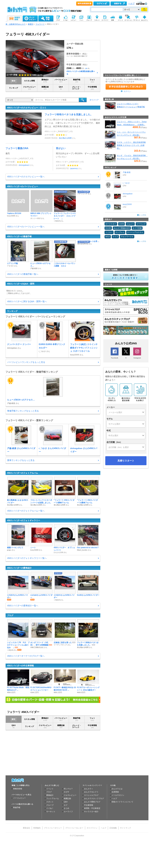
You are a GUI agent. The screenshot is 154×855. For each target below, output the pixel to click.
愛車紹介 (45, 81)
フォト (92, 81)
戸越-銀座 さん (35, 268)
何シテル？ (68, 789)
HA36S (108, 228)
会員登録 (115, 792)
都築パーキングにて (15, 548)
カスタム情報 (29, 81)
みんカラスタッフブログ (94, 798)
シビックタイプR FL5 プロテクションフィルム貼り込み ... (18, 645)
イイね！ (50, 808)
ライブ (115, 237)
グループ (50, 805)
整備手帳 (76, 81)
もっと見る (142, 215)
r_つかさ (126, 183)
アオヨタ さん (12, 266)
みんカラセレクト (91, 792)
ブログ (10, 615)
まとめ (66, 808)
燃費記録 (45, 88)
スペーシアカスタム (135, 232)
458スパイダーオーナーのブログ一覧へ (26, 656)
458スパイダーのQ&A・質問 (20, 283)
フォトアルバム (52, 798)
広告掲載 (113, 828)
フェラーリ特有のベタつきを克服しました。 (69, 114)
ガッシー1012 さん (37, 218)
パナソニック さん (84, 194)
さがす (66, 792)
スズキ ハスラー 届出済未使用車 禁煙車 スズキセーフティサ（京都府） (131, 145)
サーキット (50, 812)
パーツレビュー (61, 81)
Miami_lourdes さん (84, 550)
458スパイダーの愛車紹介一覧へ (22, 605)
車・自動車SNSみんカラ (16, 24)
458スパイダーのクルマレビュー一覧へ (26, 176)
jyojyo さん (11, 550)
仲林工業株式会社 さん (38, 647)
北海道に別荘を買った (63, 642)
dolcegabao (127, 194)
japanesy (74, 168)
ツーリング (141, 224)
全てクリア (94, 100)
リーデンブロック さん (62, 645)
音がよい (61, 148)
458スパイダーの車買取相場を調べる (80, 72)
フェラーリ (40, 24)
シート (33, 548)
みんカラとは (117, 789)
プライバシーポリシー (53, 828)
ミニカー (109, 232)
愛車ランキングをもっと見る (21, 460)
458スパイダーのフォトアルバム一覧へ (26, 511)
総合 (13, 81)
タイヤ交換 (137, 228)
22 (39, 75)
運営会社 (26, 828)
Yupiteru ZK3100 (14, 213)
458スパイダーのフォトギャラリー (23, 520)
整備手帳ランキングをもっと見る (23, 411)
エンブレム (119, 232)
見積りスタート (125, 460)
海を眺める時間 (65, 138)
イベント (50, 789)
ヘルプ (131, 3)
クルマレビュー (29, 88)
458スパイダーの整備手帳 (19, 236)
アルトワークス (127, 237)
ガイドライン (92, 828)
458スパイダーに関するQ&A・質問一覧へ (27, 301)
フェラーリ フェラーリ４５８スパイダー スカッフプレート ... (65, 216)
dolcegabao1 (24, 165)
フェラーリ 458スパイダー (128, 104)
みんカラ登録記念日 (122, 228)
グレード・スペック (76, 88)
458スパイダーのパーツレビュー (22, 186)
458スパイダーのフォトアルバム (22, 473)
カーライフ (68, 812)
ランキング (13, 88)
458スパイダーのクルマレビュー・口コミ (26, 107)
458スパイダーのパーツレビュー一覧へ (26, 226)
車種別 (30, 24)
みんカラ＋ (88, 789)
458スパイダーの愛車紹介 (19, 568)
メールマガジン (118, 795)
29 (86, 68)
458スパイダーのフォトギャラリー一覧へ (27, 558)
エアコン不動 (12, 263)
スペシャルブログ (91, 795)
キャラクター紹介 (91, 812)
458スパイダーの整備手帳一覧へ (22, 274)
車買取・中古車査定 (92, 808)
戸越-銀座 (127, 172)
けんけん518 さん (60, 552)
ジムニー (130, 224)
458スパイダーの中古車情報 (20, 665)
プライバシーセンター (74, 828)
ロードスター (110, 224)
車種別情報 (17, 789)
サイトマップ (125, 828)
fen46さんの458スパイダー (88, 595)
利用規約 (37, 828)
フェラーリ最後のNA (17, 148)
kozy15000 (127, 204)
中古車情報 (92, 88)
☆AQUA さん (58, 221)
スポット (50, 802)
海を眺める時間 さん (14, 505)
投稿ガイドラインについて (122, 802)
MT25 (107, 237)
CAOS (121, 224)
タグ (65, 805)
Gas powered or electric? (88, 548)
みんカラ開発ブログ (92, 802)
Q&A (61, 88)
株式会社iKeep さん (84, 244)
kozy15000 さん (13, 216)
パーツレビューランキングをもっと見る (26, 362)
